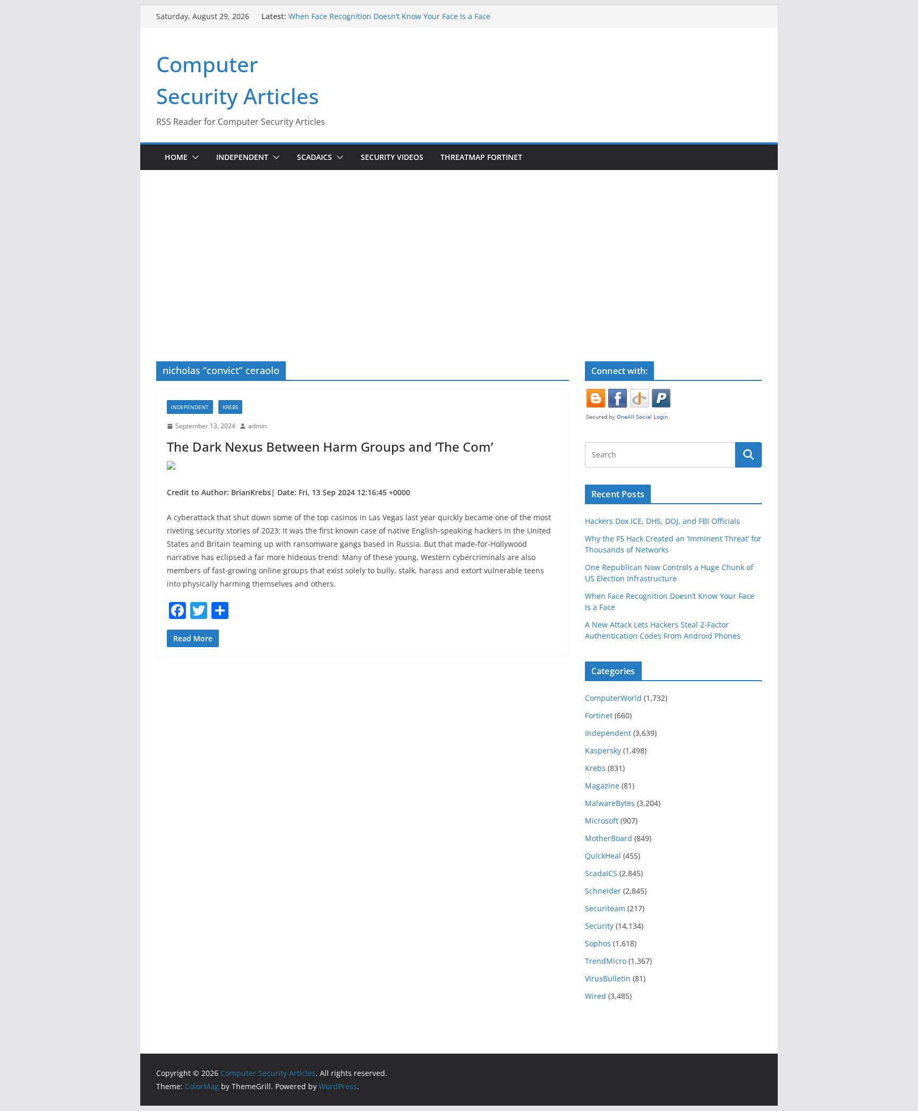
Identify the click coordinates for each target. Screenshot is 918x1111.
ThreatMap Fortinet (481, 157)
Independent (242, 157)
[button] (193, 157)
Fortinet (599, 715)
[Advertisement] (459, 281)
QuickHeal (603, 856)
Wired (595, 996)
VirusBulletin (608, 978)
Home (176, 157)
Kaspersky (603, 750)
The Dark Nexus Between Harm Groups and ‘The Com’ (330, 446)
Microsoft (601, 821)
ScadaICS (314, 157)
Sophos (598, 943)
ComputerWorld (613, 698)
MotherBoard (608, 838)
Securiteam (605, 908)
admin (257, 425)
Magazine (602, 786)
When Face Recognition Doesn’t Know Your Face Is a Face (389, 16)
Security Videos (392, 157)
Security (599, 926)
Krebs (230, 407)
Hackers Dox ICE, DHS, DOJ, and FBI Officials (662, 521)
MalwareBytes (610, 803)
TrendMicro (605, 961)
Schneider (603, 891)
